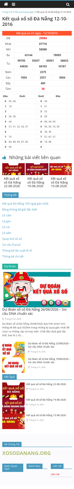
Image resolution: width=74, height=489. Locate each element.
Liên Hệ (55, 474)
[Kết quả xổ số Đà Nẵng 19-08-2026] (37, 165)
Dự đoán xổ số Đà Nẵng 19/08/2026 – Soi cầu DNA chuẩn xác (49, 360)
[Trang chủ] (6, 4)
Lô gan (6, 221)
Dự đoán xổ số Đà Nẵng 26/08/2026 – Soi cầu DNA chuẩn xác (34, 311)
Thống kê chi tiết (13, 256)
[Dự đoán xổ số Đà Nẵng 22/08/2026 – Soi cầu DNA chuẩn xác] (14, 344)
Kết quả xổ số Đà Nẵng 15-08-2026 (59, 182)
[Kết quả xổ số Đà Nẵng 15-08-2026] (60, 165)
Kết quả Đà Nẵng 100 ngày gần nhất (25, 203)
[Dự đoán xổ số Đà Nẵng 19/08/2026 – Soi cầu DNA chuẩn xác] (14, 359)
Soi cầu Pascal (11, 245)
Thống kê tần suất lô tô (17, 250)
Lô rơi (6, 227)
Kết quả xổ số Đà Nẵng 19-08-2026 (35, 182)
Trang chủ (7, 11)
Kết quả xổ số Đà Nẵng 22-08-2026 (12, 182)
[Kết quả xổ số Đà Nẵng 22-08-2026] (13, 165)
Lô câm (7, 215)
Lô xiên (6, 233)
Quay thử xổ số (12, 239)
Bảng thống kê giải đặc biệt (19, 209)
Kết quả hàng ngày (24, 11)
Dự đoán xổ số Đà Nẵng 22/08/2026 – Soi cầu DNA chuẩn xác (49, 345)
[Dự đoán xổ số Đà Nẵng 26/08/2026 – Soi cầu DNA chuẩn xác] (37, 274)
